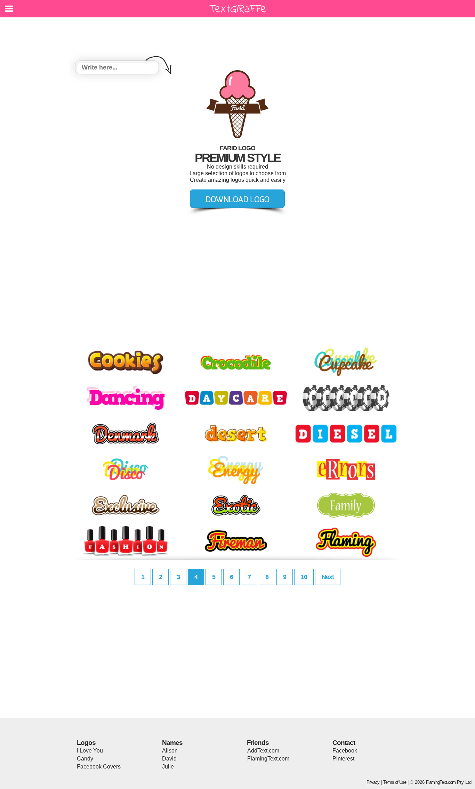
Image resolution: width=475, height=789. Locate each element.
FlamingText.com (268, 759)
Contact (343, 742)
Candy (85, 759)
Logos (86, 742)
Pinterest (343, 759)
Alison (170, 751)
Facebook (344, 751)
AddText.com (263, 751)
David (169, 759)
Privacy (373, 782)
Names (172, 742)
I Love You (90, 751)
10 (304, 577)
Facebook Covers (99, 767)
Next (328, 577)
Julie (168, 767)
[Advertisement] (239, 34)
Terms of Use (394, 782)
